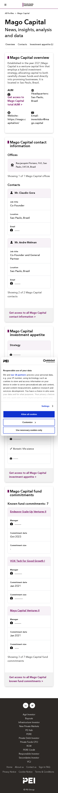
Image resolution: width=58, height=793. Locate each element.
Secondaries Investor (29, 758)
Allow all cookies (29, 414)
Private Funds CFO (29, 742)
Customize (27, 422)
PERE (29, 734)
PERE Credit (29, 750)
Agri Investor (29, 715)
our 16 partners (18, 375)
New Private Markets (29, 726)
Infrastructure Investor (29, 722)
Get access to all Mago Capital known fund (27, 679)
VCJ (29, 762)
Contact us (31, 767)
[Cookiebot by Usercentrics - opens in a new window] (43, 361)
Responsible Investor (29, 754)
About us (19, 767)
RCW (29, 746)
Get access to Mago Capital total (16, 101)
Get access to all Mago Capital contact (27, 315)
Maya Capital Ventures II (25, 611)
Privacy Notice (9, 772)
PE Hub (29, 730)
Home (9, 767)
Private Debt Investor (29, 738)
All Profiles (9, 13)
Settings (46, 406)
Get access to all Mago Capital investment (27, 475)
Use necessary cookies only (29, 430)
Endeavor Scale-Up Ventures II (28, 512)
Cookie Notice (26, 772)
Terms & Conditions (44, 772)
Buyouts (29, 719)
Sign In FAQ (44, 767)
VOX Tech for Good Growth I (27, 561)
